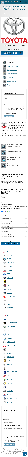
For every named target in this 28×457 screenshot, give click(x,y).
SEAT (8, 375)
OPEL (9, 353)
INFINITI (10, 308)
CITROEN (10, 270)
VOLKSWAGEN (12, 398)
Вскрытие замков (12, 70)
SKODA (9, 379)
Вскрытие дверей (12, 73)
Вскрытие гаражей (12, 85)
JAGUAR (10, 311)
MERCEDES (11, 342)
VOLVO (9, 402)
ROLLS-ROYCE (12, 372)
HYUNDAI (10, 304)
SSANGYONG (11, 387)
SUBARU (10, 391)
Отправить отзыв (10, 444)
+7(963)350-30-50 (12, 53)
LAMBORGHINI (12, 323)
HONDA (9, 300)
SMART (9, 383)
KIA (8, 315)
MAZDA (9, 338)
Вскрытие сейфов (12, 77)
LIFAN (9, 334)
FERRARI (10, 281)
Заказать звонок (9, 116)
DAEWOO (10, 274)
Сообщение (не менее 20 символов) (12, 425)
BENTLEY (10, 255)
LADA (9, 319)
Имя (4, 95)
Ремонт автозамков (12, 66)
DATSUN (10, 278)
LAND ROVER (11, 326)
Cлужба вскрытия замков (10, 2)
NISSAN (9, 349)
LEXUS (9, 330)
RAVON (9, 364)
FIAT (8, 285)
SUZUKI (9, 394)
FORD (9, 289)
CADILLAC (10, 262)
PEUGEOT (10, 357)
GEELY (9, 293)
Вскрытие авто (11, 62)
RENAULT (10, 368)
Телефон (5, 102)
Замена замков (11, 81)
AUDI (9, 251)
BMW (9, 259)
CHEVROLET (11, 266)
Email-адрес (6, 419)
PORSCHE (10, 360)
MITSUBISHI (11, 345)
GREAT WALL (11, 296)
